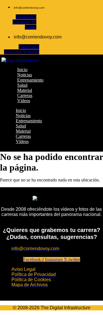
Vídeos (22, 141)
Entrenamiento (29, 120)
